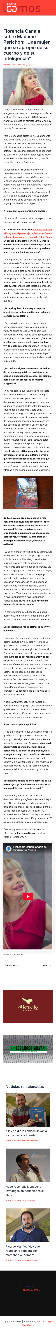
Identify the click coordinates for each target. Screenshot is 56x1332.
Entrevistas (11, 1140)
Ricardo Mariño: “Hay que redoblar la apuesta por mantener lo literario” (23, 1251)
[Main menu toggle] (49, 8)
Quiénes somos (31, 1290)
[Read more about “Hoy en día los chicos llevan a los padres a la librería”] (28, 1109)
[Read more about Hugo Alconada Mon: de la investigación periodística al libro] (28, 1165)
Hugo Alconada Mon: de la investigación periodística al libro (25, 1191)
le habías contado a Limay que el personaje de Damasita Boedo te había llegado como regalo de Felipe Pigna (27, 233)
